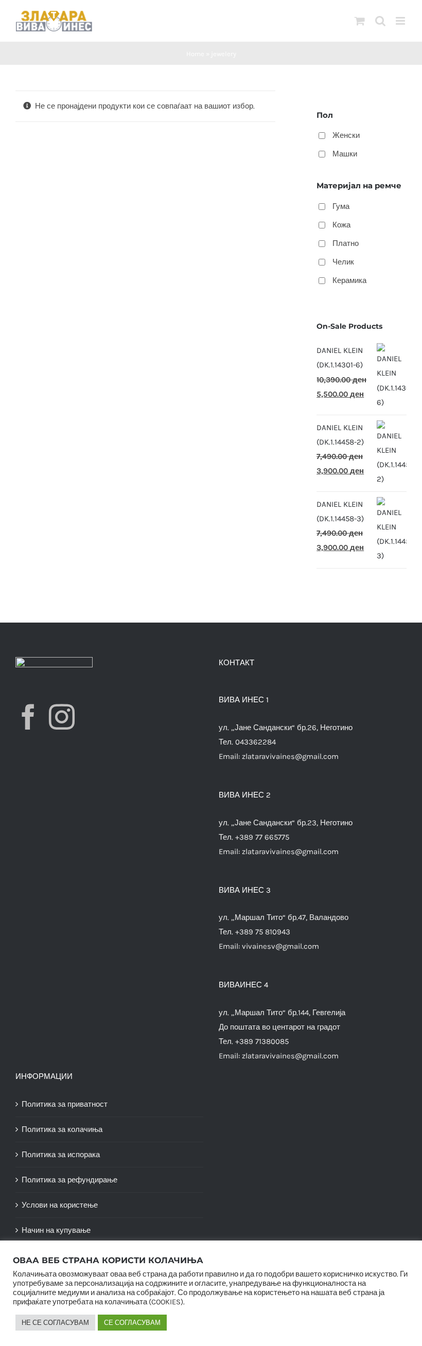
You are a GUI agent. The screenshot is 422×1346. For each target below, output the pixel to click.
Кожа (341, 224)
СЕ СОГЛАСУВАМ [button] (132, 1322)
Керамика (349, 280)
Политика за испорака (61, 1154)
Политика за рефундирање (69, 1179)
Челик (343, 262)
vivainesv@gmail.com (280, 946)
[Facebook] (28, 717)
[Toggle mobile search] (380, 20)
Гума (340, 206)
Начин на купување (56, 1230)
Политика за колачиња (62, 1129)
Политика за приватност (65, 1104)
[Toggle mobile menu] (401, 20)
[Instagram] (62, 717)
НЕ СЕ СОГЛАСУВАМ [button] (55, 1322)
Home (195, 54)
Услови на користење (60, 1205)
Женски (346, 135)
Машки (344, 153)
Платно (345, 243)
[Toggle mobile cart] (360, 20)
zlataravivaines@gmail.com (290, 756)
